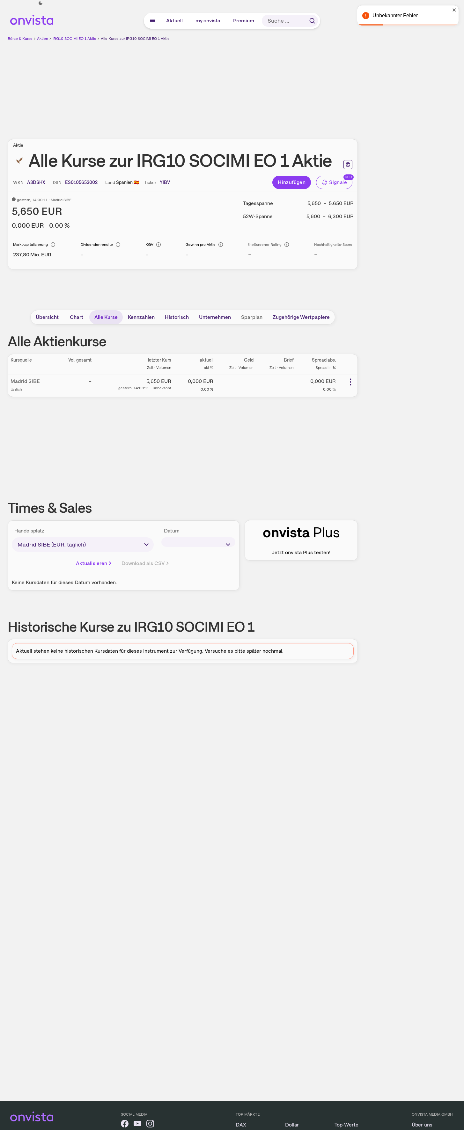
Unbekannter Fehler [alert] (395, 15)
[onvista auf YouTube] (137, 1125)
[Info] (53, 244)
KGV (149, 244)
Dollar (292, 1124)
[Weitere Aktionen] (350, 382)
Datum (172, 530)
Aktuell (174, 20)
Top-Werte (346, 1124)
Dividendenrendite (96, 244)
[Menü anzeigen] (152, 20)
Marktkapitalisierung (30, 244)
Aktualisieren (91, 563)
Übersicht (47, 317)
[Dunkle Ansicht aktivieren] (40, 3)
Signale (338, 182)
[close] (454, 9)
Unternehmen (215, 317)
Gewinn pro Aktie (201, 244)
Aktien (42, 38)
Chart (76, 317)
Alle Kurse (106, 317)
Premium (243, 20)
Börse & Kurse (20, 38)
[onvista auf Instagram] (150, 1125)
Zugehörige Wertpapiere (301, 317)
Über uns (422, 1124)
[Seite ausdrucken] (347, 164)
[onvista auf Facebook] (125, 1125)
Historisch (177, 317)
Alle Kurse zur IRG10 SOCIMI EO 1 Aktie (135, 38)
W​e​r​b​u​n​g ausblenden (238, 86)
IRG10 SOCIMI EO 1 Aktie (74, 38)
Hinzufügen (292, 182)
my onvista (208, 20)
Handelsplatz (29, 530)
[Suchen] (312, 20)
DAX (241, 1124)
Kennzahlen (141, 317)
